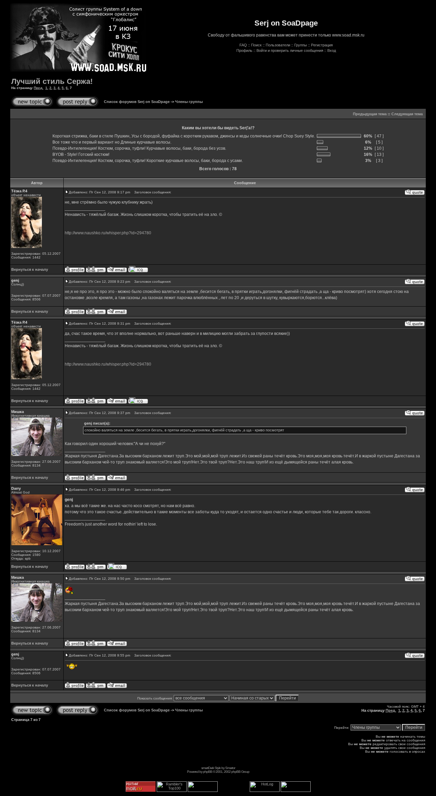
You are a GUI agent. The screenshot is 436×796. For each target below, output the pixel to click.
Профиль (244, 50)
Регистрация (322, 45)
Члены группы (189, 102)
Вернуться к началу (29, 269)
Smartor (230, 768)
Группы (300, 45)
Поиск (256, 45)
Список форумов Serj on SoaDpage (137, 102)
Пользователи (278, 45)
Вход (331, 50)
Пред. (38, 88)
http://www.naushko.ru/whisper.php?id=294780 (108, 233)
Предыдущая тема (370, 114)
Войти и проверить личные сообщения (289, 50)
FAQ (243, 45)
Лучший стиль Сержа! (52, 81)
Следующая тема (407, 114)
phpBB (207, 771)
